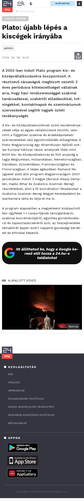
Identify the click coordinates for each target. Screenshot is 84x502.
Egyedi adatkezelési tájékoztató (31, 406)
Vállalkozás (26, 11)
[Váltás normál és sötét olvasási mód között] (31, 3)
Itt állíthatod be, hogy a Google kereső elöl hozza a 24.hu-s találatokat (47, 253)
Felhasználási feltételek (26, 398)
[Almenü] (20, 3)
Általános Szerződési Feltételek (31, 415)
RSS (10, 374)
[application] (42, 307)
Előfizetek (62, 3)
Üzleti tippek (15, 18)
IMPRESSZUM (16, 390)
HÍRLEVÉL (14, 382)
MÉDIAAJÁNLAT (17, 423)
